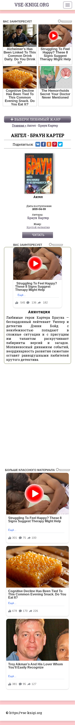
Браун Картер (38, 218)
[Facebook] (43, 144)
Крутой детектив (38, 227)
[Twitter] (60, 144)
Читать (38, 235)
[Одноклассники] (49, 144)
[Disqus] (37, 417)
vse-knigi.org (31, 5)
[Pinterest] (54, 144)
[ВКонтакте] (37, 144)
